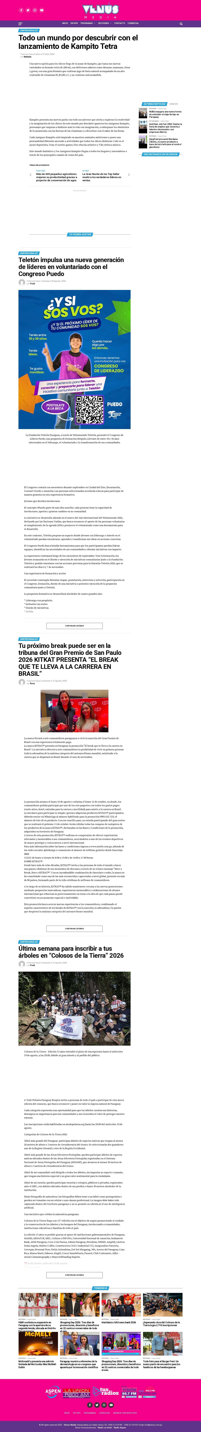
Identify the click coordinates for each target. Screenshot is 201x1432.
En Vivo (77, 1413)
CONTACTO (119, 23)
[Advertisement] (80, 98)
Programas (90, 1413)
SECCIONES (103, 23)
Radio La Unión (105, 1428)
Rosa (32, 683)
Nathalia (27, 57)
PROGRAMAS (87, 23)
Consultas (104, 1413)
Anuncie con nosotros (125, 1413)
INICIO (65, 23)
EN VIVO (74, 23)
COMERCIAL (133, 23)
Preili (32, 284)
